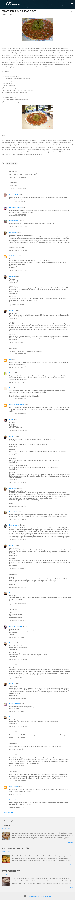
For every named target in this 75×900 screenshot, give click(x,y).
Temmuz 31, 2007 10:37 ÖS (18, 202)
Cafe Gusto (13, 256)
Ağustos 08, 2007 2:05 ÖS (17, 621)
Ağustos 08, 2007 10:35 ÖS (18, 659)
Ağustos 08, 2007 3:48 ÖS (17, 637)
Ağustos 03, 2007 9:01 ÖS (17, 399)
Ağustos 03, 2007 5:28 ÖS (17, 382)
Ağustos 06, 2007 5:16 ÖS (17, 519)
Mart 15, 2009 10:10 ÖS (16, 766)
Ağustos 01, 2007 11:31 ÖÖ (18, 250)
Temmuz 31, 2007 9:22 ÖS (17, 188)
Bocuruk (12, 4)
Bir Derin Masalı (14, 221)
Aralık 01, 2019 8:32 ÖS (16, 807)
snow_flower (13, 787)
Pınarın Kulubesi (14, 525)
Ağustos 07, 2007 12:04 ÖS (18, 540)
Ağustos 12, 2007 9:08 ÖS (17, 698)
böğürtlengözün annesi (16, 404)
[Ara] (72, 4)
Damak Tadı (13, 232)
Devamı (70, 842)
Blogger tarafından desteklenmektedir (39, 896)
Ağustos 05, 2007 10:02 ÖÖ (18, 431)
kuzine (11, 388)
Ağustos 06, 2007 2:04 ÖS (17, 482)
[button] (72, 11)
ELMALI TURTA (8, 825)
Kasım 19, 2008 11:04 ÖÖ (17, 738)
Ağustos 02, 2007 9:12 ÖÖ (17, 305)
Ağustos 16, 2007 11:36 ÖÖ (18, 726)
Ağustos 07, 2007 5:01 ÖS (17, 587)
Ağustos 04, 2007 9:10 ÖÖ (17, 414)
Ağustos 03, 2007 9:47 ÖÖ (17, 367)
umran (11, 419)
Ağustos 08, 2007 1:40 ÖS (17, 604)
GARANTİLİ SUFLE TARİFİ (12, 871)
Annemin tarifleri (11, 163)
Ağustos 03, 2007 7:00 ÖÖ (17, 354)
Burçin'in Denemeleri (15, 626)
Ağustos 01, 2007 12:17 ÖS (18, 270)
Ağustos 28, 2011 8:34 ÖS (17, 781)
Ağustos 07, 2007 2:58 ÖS (17, 569)
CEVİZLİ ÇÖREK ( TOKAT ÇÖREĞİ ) (15, 848)
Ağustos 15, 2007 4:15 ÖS (17, 711)
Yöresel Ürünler (14, 800)
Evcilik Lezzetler (14, 704)
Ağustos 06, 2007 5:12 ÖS (17, 506)
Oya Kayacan (13, 194)
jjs (10, 360)
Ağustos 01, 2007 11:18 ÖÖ (18, 226)
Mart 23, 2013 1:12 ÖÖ (16, 794)
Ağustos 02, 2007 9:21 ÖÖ (17, 342)
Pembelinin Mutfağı (15, 207)
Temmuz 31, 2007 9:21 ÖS (17, 177)
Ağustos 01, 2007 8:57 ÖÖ (17, 215)
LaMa (11, 373)
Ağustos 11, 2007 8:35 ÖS (17, 678)
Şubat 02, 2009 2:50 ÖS (16, 749)
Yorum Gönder (8, 812)
